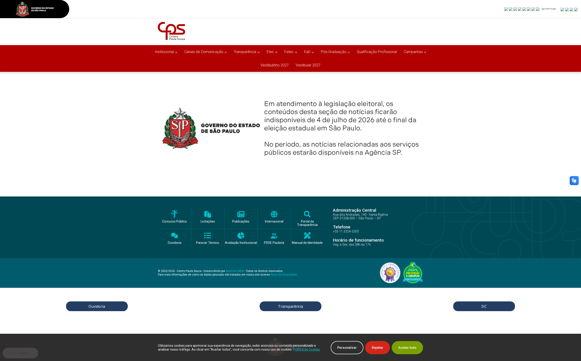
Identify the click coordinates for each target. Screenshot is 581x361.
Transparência (290, 306)
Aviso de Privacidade (284, 274)
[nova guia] (576, 9)
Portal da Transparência (307, 223)
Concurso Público (174, 221)
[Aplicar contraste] (572, 9)
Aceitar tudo (407, 347)
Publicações (240, 221)
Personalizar (347, 347)
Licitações (208, 221)
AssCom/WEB (235, 271)
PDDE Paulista (274, 243)
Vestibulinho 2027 (275, 65)
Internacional (274, 221)
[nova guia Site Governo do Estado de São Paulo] (35, 9)
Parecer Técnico (207, 243)
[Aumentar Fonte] (563, 9)
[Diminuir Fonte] (567, 9)
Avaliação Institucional (241, 243)
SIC (484, 306)
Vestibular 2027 (308, 65)
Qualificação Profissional (377, 52)
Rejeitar (377, 347)
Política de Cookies (306, 349)
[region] (290, 347)
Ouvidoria (174, 243)
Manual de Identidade (307, 243)
